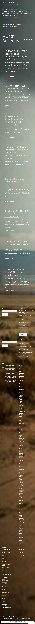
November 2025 (21, 377)
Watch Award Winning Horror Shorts (9, 26)
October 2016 (21, 525)
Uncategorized (12, 76)
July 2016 (20, 530)
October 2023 (21, 410)
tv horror (3, 602)
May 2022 (20, 435)
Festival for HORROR (8, 2)
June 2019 (20, 478)
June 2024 (20, 398)
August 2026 (21, 364)
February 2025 (21, 389)
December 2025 (21, 376)
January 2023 (21, 423)
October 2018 (21, 490)
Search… (3, 308)
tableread (4, 599)
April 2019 (20, 481)
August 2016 (21, 528)
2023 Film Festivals (6, 13)
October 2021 (21, 444)
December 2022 (21, 424)
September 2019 (22, 473)
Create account (21, 549)
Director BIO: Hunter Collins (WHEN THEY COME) (14, 182)
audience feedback (5, 550)
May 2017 (20, 515)
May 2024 (20, 399)
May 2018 (20, 497)
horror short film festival (6, 573)
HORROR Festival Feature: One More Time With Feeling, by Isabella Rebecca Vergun (25, 323)
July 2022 (20, 432)
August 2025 (21, 380)
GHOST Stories (5, 565)
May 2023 (20, 417)
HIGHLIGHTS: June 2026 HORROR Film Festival (11, 22)
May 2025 (20, 384)
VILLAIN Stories (5, 605)
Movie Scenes (4, 583)
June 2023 (20, 416)
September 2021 (22, 445)
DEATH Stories (4, 556)
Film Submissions (16, 7)
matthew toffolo (5, 580)
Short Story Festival (6, 9)
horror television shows (6, 574)
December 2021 (21, 441)
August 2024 (21, 395)
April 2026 (20, 370)
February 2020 (21, 469)
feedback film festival (6, 564)
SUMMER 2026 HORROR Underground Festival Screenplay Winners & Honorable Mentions (26, 312)
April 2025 (20, 386)
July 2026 (20, 365)
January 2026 (21, 374)
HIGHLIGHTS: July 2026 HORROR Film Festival (11, 24)
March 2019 (21, 482)
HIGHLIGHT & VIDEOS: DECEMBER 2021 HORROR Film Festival (17, 150)
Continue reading (11, 71)
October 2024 (21, 393)
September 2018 (22, 491)
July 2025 (20, 381)
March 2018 (21, 500)
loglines (3, 579)
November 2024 (22, 392)
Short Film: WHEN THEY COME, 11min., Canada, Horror (16, 214)
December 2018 (21, 487)
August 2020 (21, 460)
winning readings (5, 608)
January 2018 (21, 503)
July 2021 (20, 448)
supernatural (4, 596)
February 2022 (21, 438)
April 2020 (20, 466)
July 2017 (20, 512)
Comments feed (21, 553)
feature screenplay (5, 562)
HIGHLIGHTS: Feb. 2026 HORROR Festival (10, 15)
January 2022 (21, 439)
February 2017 (21, 519)
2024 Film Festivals (16, 13)
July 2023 (20, 414)
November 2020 (21, 457)
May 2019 (20, 479)
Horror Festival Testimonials (7, 11)
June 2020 (20, 463)
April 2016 (20, 534)
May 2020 (20, 464)
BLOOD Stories (5, 553)
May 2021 (20, 451)
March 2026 (21, 371)
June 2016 (20, 531)
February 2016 (21, 537)
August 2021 (21, 447)
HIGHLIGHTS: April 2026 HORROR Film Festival (11, 17)
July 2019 (20, 476)
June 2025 (20, 383)
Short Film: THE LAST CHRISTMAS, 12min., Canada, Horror (14, 272)
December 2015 (21, 540)
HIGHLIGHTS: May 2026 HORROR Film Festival (11, 19)
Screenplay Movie (5, 592)
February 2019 (21, 484)
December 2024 (21, 390)
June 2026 (20, 367)
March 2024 (21, 402)
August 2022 (21, 430)
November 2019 (21, 472)
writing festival (4, 610)
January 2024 (21, 405)
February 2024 (21, 404)
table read (4, 598)
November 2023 (21, 408)
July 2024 (20, 396)
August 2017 (21, 510)
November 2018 (21, 488)
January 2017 (21, 521)
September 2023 (22, 411)
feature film (4, 561)
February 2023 (21, 421)
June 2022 (20, 433)
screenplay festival (5, 590)
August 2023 (21, 413)
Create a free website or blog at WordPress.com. (11, 618)
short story (4, 595)
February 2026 (21, 373)
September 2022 (22, 429)
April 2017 (20, 516)
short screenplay (5, 593)
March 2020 (21, 467)
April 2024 (20, 401)
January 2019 (21, 485)
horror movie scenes (6, 568)
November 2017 (21, 506)
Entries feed (21, 552)
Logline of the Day (5, 577)
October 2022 (21, 427)
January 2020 (21, 470)
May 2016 (20, 533)
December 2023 (21, 407)
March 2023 (21, 420)
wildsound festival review (6, 607)
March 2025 (21, 387)
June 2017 (20, 513)
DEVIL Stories (4, 558)
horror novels (4, 570)
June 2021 (20, 450)
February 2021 (21, 454)
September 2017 (21, 509)
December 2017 (21, 504)
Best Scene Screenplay (6, 552)
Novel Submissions (25, 7)
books (3, 555)
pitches (3, 589)
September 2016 (22, 527)
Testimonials (4, 601)
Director (3, 559)
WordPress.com (21, 555)
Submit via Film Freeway (16, 9)
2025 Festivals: (26, 13)
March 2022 (21, 436)
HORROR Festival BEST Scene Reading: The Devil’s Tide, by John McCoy (17, 89)
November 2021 (21, 442)
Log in (20, 550)
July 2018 (20, 494)
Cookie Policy (17, 622)
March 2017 (21, 518)
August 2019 (21, 475)
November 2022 (21, 426)
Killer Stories (4, 576)
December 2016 (21, 522)
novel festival (4, 586)
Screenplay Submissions (7, 7)
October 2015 (21, 543)
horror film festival (5, 567)
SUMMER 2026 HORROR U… (10, 364)
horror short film (5, 571)
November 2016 (21, 524)
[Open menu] (31, 11)
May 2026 (20, 368)
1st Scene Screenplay (6, 549)
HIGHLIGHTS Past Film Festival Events (22, 11)
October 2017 (21, 507)
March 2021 (21, 453)
